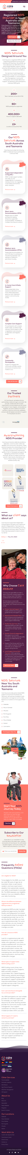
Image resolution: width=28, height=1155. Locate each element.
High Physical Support (6, 1087)
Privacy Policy (4, 1144)
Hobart (3, 1128)
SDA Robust (4, 1084)
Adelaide (3, 1116)
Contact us (4, 1142)
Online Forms (4, 1139)
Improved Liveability (6, 1082)
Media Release (5, 1105)
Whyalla (3, 1126)
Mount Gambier (5, 1119)
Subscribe (22, 851)
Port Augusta (4, 1123)
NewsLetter (4, 1103)
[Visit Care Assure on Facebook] (9, 1153)
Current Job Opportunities (7, 1134)
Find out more (9, 189)
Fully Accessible (5, 1080)
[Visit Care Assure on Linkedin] (15, 1153)
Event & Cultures (5, 1110)
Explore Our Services (14, 41)
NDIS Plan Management (7, 1089)
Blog (2, 1098)
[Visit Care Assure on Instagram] (12, 1153)
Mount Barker (4, 1121)
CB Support (4, 1092)
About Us (3, 1100)
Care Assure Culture (6, 1137)
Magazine (3, 1107)
